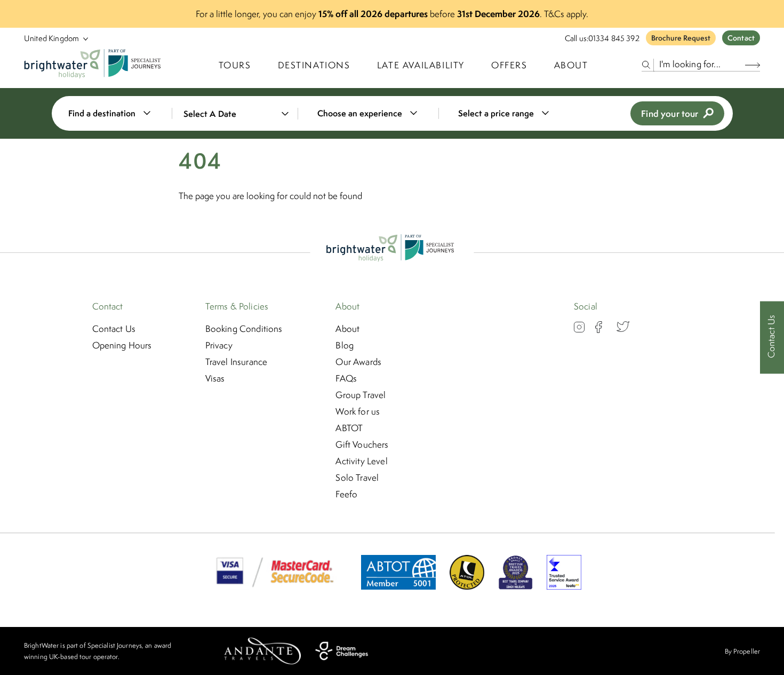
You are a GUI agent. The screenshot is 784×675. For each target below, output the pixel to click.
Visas (215, 378)
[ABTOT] (398, 586)
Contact (741, 38)
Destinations (314, 65)
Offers (509, 65)
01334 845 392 (613, 38)
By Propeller (742, 651)
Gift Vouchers (361, 444)
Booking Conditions (244, 329)
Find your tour (669, 113)
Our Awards (358, 362)
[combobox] (116, 113)
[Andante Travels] (262, 651)
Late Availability (421, 65)
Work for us (357, 411)
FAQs (346, 378)
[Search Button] (752, 65)
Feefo (346, 494)
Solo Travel (357, 477)
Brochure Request (680, 38)
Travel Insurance (236, 362)
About (571, 65)
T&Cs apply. (566, 14)
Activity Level (361, 461)
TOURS (235, 65)
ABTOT (349, 428)
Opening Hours (122, 345)
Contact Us (114, 329)
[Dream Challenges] (341, 651)
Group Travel (360, 395)
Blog (344, 345)
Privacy (219, 345)
